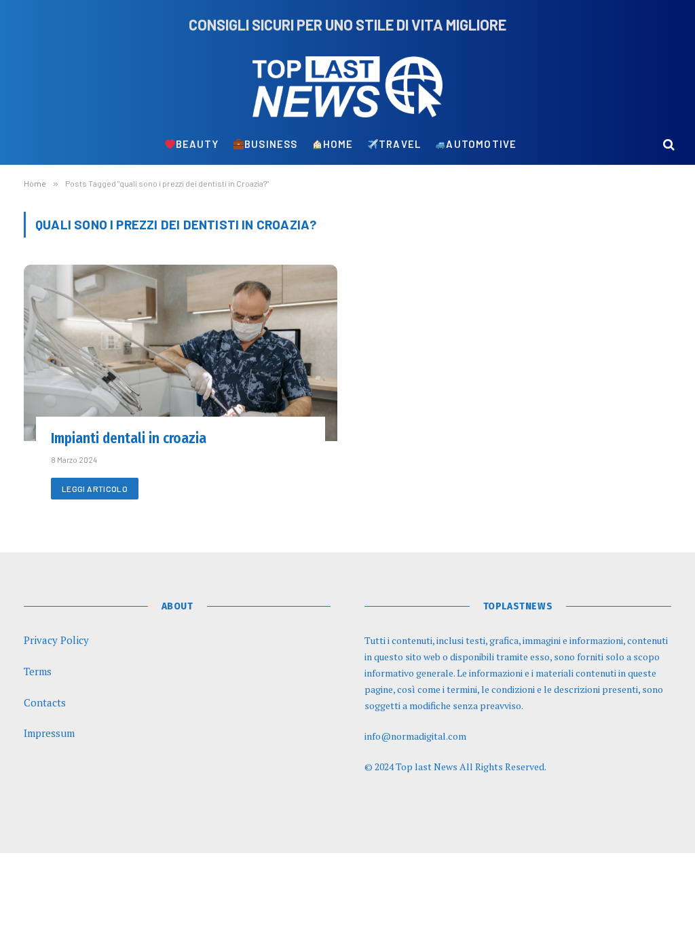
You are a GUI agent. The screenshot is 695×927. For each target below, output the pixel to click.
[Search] (667, 144)
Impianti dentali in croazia (128, 438)
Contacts (45, 702)
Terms (38, 671)
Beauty (197, 144)
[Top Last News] (347, 87)
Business (271, 144)
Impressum (49, 733)
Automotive (481, 144)
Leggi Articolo (95, 488)
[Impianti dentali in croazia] (180, 353)
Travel (400, 144)
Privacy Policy (56, 640)
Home (338, 144)
